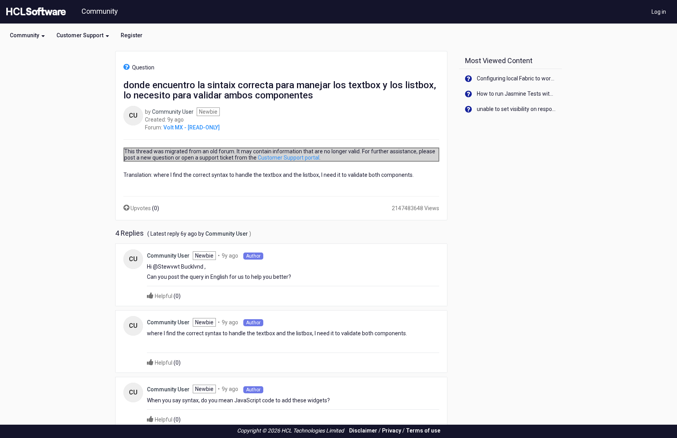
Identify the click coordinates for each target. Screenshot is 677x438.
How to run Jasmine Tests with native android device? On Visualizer (516, 94)
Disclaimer (363, 430)
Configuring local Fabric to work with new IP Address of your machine (516, 78)
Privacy (391, 430)
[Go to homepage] (34, 12)
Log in (659, 12)
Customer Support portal (288, 157)
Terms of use (423, 430)
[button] (27, 35)
